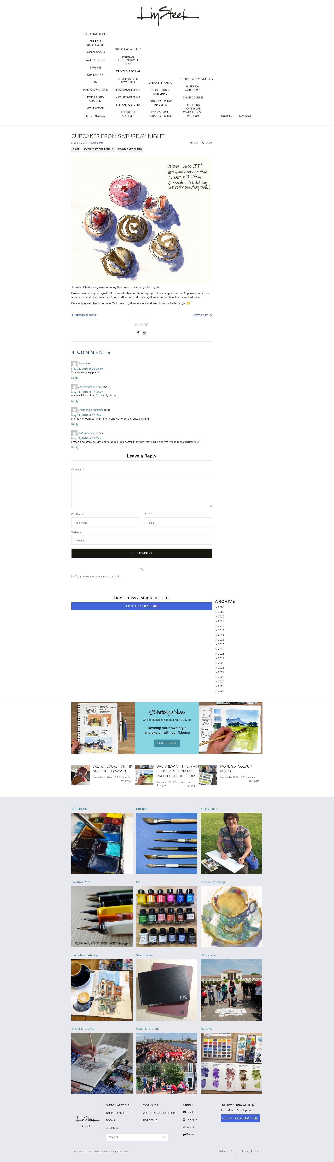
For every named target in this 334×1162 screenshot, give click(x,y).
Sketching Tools (95, 34)
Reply (74, 378)
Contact (245, 116)
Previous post (85, 315)
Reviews (206, 1029)
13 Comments (122, 777)
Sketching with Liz (128, 49)
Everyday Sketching (99, 149)
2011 (221, 621)
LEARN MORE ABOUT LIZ (235, 192)
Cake (76, 149)
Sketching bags (95, 116)
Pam (81, 363)
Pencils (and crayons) (95, 99)
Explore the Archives (128, 114)
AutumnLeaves (87, 433)
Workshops (208, 955)
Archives (223, 1151)
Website (76, 532)
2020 (221, 662)
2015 (221, 639)
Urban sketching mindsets (160, 103)
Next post (201, 315)
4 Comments (96, 143)
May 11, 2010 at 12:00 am (87, 369)
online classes (116, 1113)
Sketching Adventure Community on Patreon (193, 110)
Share (208, 143)
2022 (221, 672)
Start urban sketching (160, 92)
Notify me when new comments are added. (95, 576)
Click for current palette (231, 228)
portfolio (150, 1120)
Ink (95, 82)
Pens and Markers (95, 90)
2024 (221, 681)
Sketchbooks (95, 52)
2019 (221, 658)
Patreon (190, 1134)
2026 (221, 690)
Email (190, 1112)
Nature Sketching (128, 97)
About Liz (226, 116)
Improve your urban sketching (160, 114)
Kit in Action (95, 108)
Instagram (192, 1119)
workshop (150, 1105)
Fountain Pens (95, 75)
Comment (77, 469)
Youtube (191, 1127)
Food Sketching (130, 149)
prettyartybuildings (89, 386)
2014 (221, 635)
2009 (221, 611)
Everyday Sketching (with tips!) (128, 60)
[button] (164, 1137)
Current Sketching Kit (95, 43)
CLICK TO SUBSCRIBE (141, 606)
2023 (221, 676)
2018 (221, 653)
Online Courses (192, 97)
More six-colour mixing (236, 769)
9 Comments (248, 777)
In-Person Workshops (193, 88)
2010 (221, 616)
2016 (221, 644)
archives (112, 1128)
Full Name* (77, 514)
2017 (221, 649)
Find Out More (238, 295)
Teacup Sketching (128, 90)
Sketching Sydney (128, 105)
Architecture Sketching (128, 80)
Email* (148, 514)
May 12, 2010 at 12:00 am (87, 438)
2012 (221, 625)
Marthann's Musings (90, 410)
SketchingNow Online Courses (235, 185)
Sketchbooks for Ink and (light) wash (112, 769)
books (110, 1120)
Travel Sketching (128, 71)
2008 (221, 607)
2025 (221, 686)
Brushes (95, 67)
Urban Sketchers (147, 1029)
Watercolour (95, 60)
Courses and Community (196, 79)
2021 (221, 667)
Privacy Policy (250, 1151)
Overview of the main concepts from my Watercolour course (177, 771)
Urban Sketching (160, 83)
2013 (221, 630)
